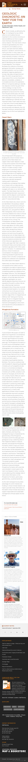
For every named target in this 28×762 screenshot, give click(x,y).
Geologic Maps (5, 661)
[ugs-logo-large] (11, 4)
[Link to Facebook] (13, 760)
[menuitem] (21, 4)
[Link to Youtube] (25, 760)
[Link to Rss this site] (21, 760)
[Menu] (24, 4)
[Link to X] (15, 760)
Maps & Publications (7, 666)
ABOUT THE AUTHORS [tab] (10, 516)
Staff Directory (5, 725)
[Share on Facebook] (5, 632)
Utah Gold (4, 647)
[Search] (21, 4)
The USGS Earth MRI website (10, 504)
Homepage (5, 664)
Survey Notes (9, 626)
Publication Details (6, 656)
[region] (14, 569)
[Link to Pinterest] (23, 760)
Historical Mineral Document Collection (12, 650)
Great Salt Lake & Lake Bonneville (10, 659)
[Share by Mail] (23, 632)
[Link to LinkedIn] (19, 760)
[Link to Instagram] (17, 760)
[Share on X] (11, 632)
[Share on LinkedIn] (17, 632)
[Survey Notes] (3, 626)
